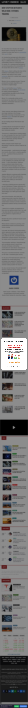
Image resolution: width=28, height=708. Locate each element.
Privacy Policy (23, 706)
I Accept (16, 706)
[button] (23, 2)
